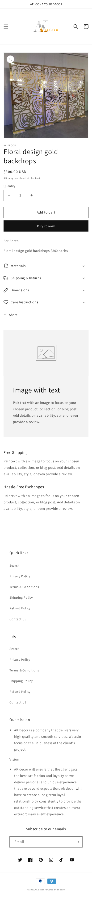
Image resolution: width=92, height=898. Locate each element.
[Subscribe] (77, 842)
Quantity (9, 186)
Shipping (8, 178)
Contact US (17, 619)
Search (14, 565)
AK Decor (39, 889)
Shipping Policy (21, 597)
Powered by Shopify (55, 889)
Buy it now (46, 226)
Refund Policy (19, 608)
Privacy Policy (19, 576)
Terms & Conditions (24, 587)
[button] (6, 26)
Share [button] (13, 315)
